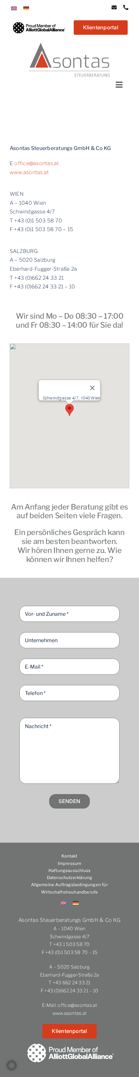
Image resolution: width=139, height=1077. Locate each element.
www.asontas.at (29, 172)
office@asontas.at (36, 163)
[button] (69, 409)
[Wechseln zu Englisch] (14, 8)
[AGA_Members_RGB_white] (69, 1041)
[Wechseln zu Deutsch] (26, 8)
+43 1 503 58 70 (71, 944)
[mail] (114, 7)
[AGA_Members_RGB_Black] (38, 21)
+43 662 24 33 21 (72, 983)
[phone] (125, 7)
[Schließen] (92, 388)
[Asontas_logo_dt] (69, 45)
